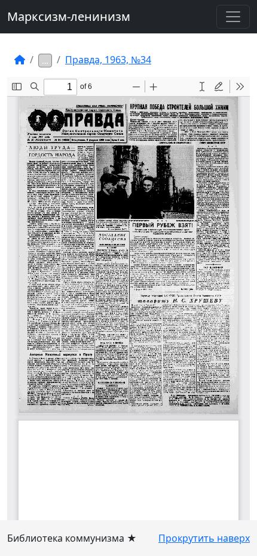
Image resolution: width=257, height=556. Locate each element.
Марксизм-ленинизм (68, 16)
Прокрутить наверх (204, 538)
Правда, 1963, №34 (108, 59)
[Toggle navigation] (233, 17)
